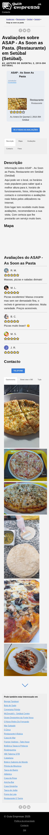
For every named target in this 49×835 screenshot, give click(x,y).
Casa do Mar (9, 738)
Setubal (37, 19)
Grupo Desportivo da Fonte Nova (18, 718)
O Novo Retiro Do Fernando (16, 722)
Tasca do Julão (10, 790)
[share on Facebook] (20, 32)
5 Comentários (12, 82)
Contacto (6, 12)
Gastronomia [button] (10, 380)
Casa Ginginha (10, 786)
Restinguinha (10, 750)
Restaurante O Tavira (13, 798)
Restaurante (20, 19)
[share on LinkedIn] (29, 32)
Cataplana (8, 758)
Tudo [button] (39, 380)
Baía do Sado (10, 705)
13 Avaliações (12, 80)
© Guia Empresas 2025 (17, 816)
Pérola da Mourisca (12, 766)
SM (24, 830)
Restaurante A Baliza (13, 734)
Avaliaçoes (10, 19)
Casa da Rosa (10, 778)
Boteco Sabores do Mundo (16, 762)
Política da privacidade (24, 821)
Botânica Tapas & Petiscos (16, 746)
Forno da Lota (10, 794)
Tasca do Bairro (11, 770)
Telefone (18, 371)
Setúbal (29, 19)
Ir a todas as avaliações (25, 130)
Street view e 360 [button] (26, 380)
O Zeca (7, 730)
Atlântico (8, 774)
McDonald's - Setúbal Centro (17, 714)
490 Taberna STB (12, 754)
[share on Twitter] (24, 32)
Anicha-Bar (9, 782)
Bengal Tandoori (11, 701)
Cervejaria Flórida (12, 709)
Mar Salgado (9, 726)
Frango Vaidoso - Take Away (17, 742)
